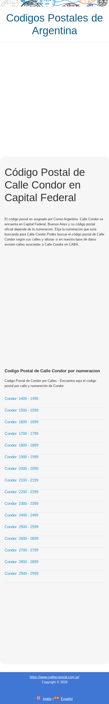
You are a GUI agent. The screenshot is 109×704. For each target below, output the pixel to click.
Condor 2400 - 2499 (21, 515)
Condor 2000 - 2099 (21, 468)
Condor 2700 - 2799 (21, 550)
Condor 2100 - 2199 (21, 480)
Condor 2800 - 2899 (21, 562)
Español (67, 699)
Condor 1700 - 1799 (21, 433)
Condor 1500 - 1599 (21, 410)
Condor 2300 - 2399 (21, 503)
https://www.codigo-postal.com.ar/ (54, 677)
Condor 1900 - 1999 (21, 457)
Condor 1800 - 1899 (21, 445)
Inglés (47, 699)
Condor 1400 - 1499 (21, 398)
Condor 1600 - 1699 (21, 422)
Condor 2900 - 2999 (21, 573)
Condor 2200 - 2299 (21, 492)
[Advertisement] (54, 99)
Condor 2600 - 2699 (21, 538)
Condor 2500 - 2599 (21, 527)
